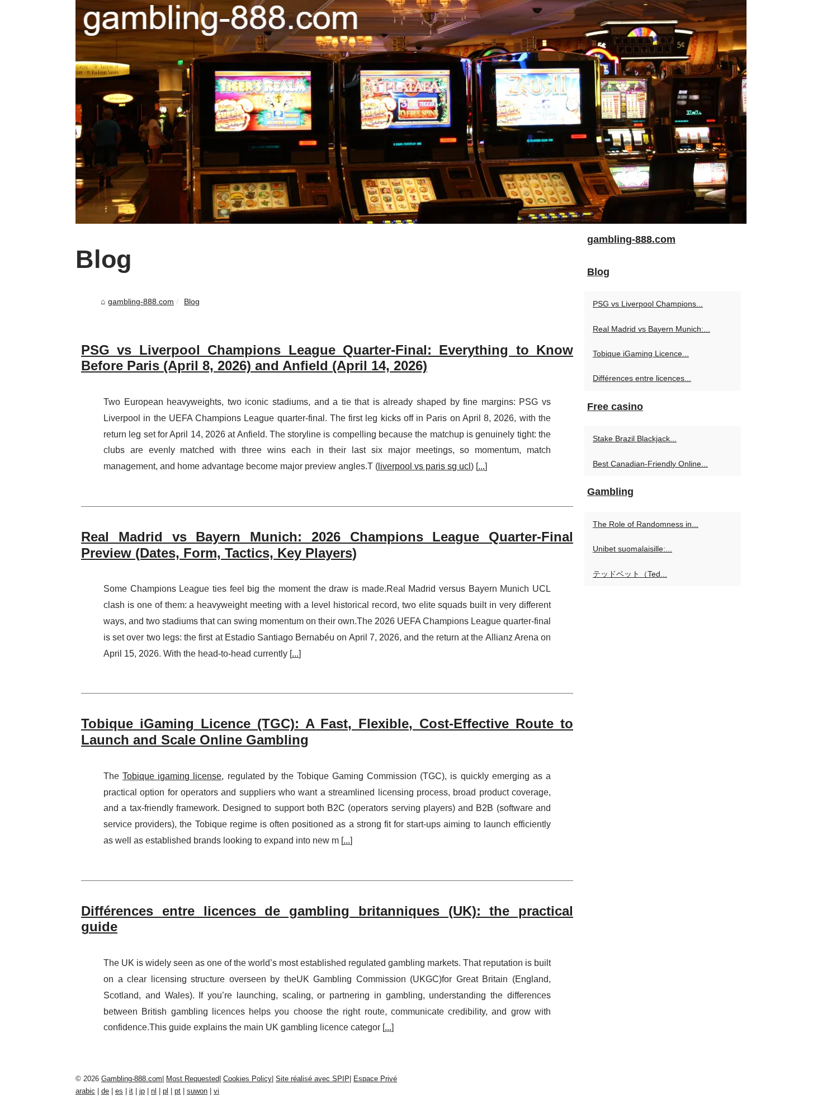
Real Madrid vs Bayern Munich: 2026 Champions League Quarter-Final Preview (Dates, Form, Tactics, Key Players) (327, 544)
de (105, 1091)
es (119, 1091)
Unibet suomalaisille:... (632, 548)
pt (177, 1091)
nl (154, 1091)
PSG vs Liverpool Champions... (648, 303)
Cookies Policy (247, 1078)
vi (216, 1091)
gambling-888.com (141, 301)
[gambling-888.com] (411, 112)
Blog (192, 301)
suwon (197, 1091)
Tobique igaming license (171, 776)
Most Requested (192, 1078)
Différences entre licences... (642, 378)
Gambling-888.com (131, 1078)
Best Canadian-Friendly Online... (650, 463)
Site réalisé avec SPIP (312, 1078)
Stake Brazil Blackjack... (635, 438)
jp (142, 1091)
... (481, 466)
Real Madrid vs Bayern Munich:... (651, 328)
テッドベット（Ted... (630, 573)
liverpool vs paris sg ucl (424, 466)
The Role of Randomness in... (645, 524)
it (131, 1091)
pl (165, 1091)
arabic (85, 1091)
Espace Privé (375, 1078)
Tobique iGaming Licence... (641, 353)
